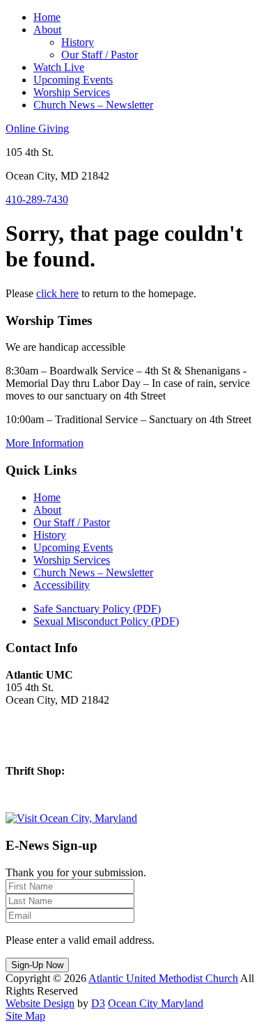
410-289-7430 (37, 199)
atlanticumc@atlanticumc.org (70, 747)
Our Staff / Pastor (99, 55)
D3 (98, 1003)
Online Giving (37, 128)
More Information (45, 443)
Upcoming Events (73, 80)
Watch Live (58, 67)
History (77, 42)
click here (57, 293)
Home (47, 17)
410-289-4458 (37, 794)
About (47, 29)
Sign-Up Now (37, 965)
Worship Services (71, 92)
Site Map (25, 1016)
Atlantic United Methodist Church (163, 978)
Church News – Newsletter (93, 105)
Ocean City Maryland (155, 1003)
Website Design (40, 1003)
